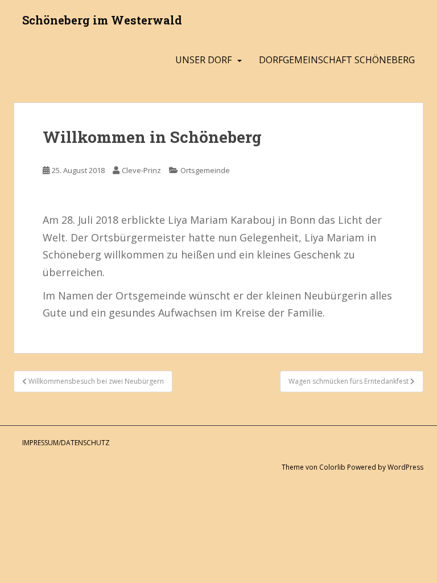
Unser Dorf (203, 60)
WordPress (405, 467)
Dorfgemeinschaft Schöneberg (337, 60)
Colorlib (332, 467)
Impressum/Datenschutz (66, 442)
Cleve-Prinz (141, 170)
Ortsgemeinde (205, 170)
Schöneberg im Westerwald (102, 20)
